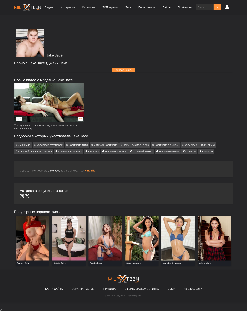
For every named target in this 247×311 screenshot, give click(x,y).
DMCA (171, 288)
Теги (128, 7)
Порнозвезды (146, 7)
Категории (88, 7)
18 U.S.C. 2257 (193, 288)
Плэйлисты (185, 7)
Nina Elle (90, 170)
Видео (49, 7)
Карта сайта (54, 288)
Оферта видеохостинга (142, 288)
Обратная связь (83, 288)
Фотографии (67, 7)
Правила (109, 288)
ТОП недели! (110, 7)
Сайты (167, 7)
